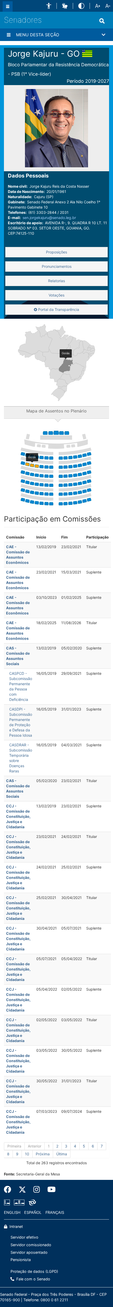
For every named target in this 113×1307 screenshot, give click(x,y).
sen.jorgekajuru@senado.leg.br (49, 217)
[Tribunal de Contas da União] (31, 1202)
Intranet (15, 1226)
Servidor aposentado (29, 1252)
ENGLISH (12, 1212)
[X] (22, 1189)
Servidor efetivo (24, 1237)
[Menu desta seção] (8, 35)
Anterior (34, 1146)
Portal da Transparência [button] (58, 309)
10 (27, 1154)
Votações (56, 295)
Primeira (14, 1146)
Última (61, 1154)
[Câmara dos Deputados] (8, 1202)
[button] (48, 6)
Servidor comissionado (31, 1245)
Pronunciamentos (56, 266)
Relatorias (56, 281)
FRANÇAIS (54, 1212)
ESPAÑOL (33, 1212)
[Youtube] (50, 1189)
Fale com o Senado (32, 1279)
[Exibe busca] (102, 21)
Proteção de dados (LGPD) (34, 1271)
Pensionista (21, 1259)
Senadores (23, 20)
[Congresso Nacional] (19, 1202)
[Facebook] (9, 1189)
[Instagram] (37, 1189)
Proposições (56, 252)
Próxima (43, 1154)
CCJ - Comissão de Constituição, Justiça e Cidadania (18, 816)
